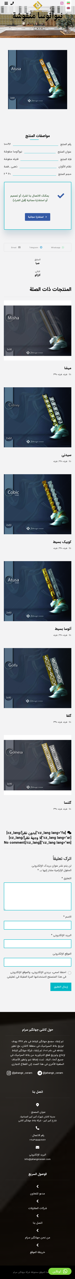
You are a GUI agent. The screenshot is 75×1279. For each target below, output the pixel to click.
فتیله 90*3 (57, 374)
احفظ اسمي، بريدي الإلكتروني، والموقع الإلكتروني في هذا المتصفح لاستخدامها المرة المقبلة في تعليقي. (36, 974)
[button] (60, 1271)
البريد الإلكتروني (61, 935)
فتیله (65, 374)
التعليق (66, 878)
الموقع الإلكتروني (62, 954)
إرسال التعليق (61, 987)
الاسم (67, 917)
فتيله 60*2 (63, 461)
